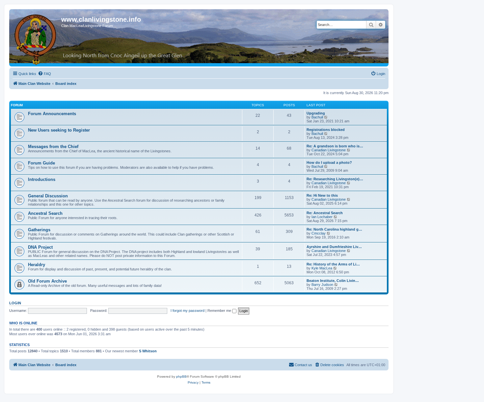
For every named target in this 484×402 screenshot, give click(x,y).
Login (15, 303)
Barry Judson (322, 285)
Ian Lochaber (322, 217)
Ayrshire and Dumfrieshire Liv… (334, 247)
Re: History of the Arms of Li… (333, 264)
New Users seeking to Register (59, 130)
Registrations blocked (326, 130)
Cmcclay (318, 233)
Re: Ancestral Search (325, 213)
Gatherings (39, 229)
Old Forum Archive (47, 281)
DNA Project (40, 247)
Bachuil (317, 117)
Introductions (41, 179)
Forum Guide (41, 163)
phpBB (181, 376)
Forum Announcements (52, 113)
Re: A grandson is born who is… (335, 146)
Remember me (219, 311)
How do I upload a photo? (329, 162)
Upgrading (316, 113)
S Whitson (148, 351)
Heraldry (36, 264)
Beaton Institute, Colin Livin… (333, 281)
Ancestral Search (45, 213)
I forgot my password (187, 311)
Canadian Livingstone (328, 150)
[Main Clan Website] (36, 38)
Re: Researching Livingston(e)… (335, 179)
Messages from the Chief (53, 146)
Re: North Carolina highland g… (334, 229)
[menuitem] (44, 74)
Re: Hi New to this (322, 195)
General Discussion (48, 195)
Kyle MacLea (321, 268)
